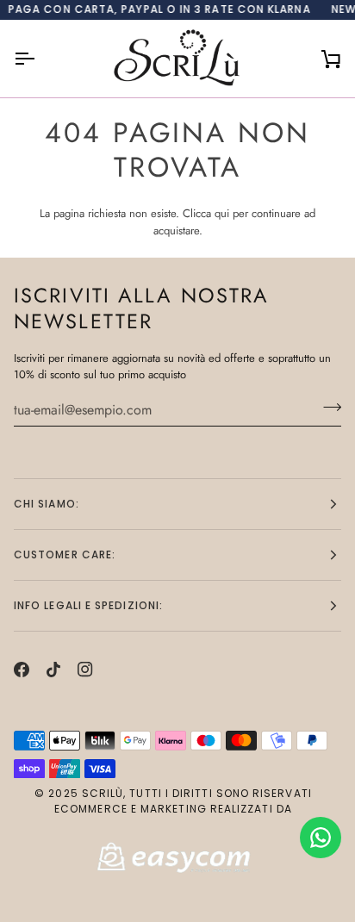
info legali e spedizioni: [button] (88, 605)
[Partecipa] (327, 407)
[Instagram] (85, 669)
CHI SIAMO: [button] (46, 503)
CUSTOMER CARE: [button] (64, 554)
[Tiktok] (53, 669)
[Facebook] (21, 669)
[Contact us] (320, 837)
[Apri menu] (39, 58)
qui (222, 213)
